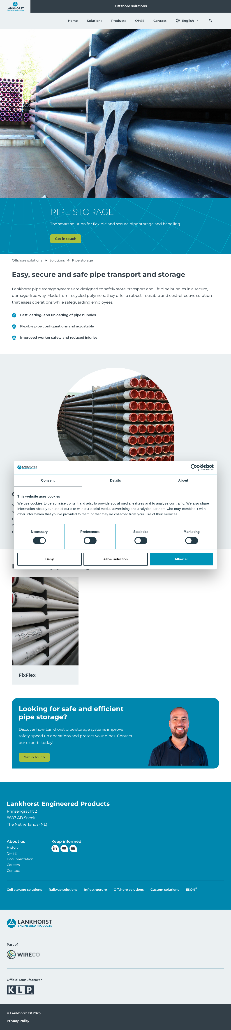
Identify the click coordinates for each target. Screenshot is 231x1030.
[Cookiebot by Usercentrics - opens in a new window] (194, 467)
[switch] (90, 540)
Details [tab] (115, 480)
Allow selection (115, 559)
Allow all (181, 559)
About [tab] (183, 480)
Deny (49, 559)
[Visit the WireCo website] (23, 954)
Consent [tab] (48, 480)
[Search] (210, 21)
